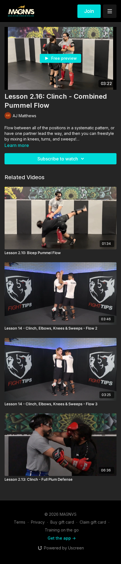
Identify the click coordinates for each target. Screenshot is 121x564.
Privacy (38, 522)
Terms (19, 522)
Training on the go (62, 530)
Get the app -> (62, 538)
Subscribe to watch (57, 159)
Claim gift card (93, 522)
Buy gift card (62, 522)
